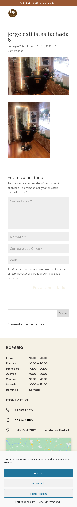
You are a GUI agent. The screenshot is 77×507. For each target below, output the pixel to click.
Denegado (38, 483)
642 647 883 (24, 420)
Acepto (38, 473)
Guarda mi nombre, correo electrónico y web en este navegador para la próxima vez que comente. (37, 273)
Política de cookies (25, 501)
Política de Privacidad (48, 501)
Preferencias (38, 493)
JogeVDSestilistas (23, 46)
